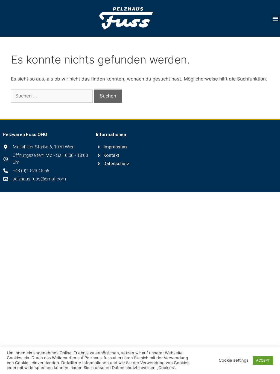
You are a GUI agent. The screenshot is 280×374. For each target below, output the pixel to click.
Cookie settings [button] (234, 360)
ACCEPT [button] (263, 360)
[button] (275, 18)
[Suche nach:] (52, 96)
